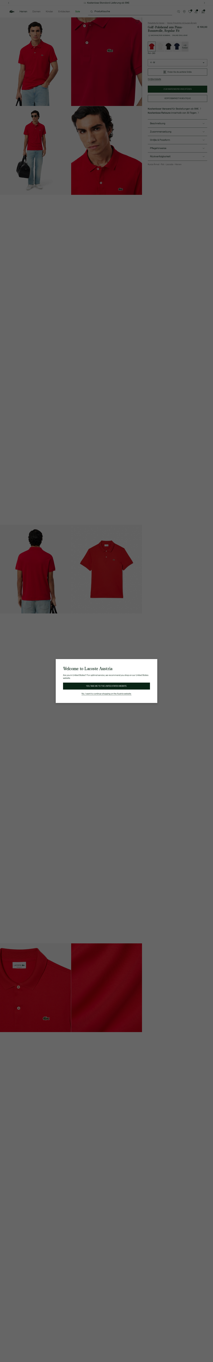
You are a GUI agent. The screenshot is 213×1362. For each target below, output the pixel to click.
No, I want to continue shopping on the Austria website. (107, 694)
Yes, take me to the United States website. (106, 686)
